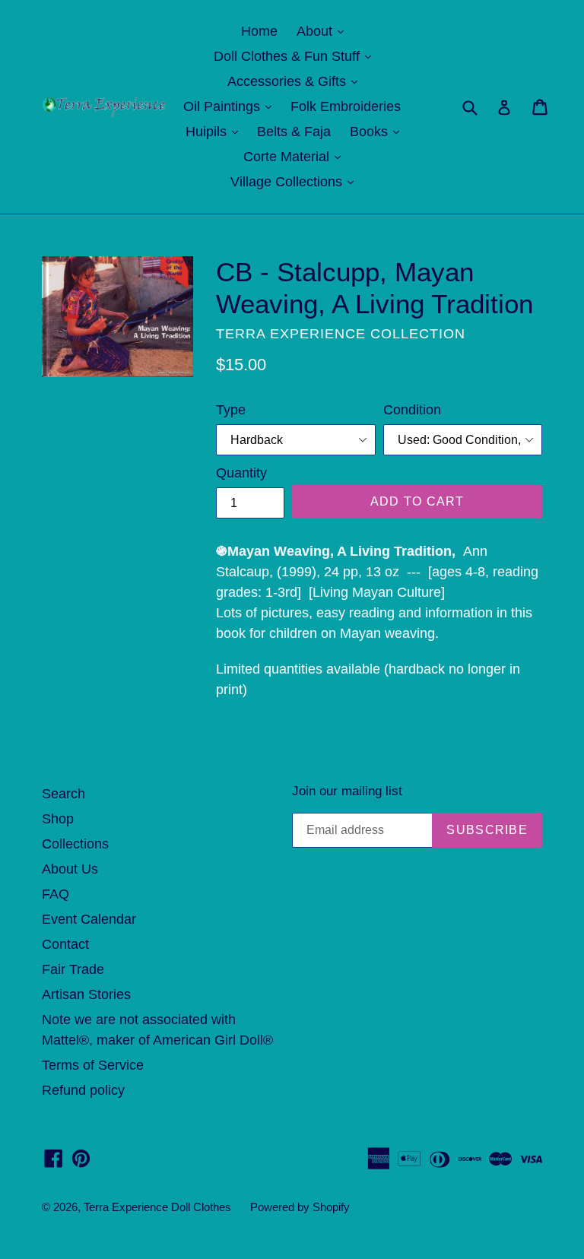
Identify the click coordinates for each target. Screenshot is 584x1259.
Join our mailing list (347, 791)
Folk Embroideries (345, 106)
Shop (58, 818)
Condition (412, 409)
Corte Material (295, 156)
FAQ (55, 894)
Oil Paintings (231, 106)
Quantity (241, 472)
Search (63, 793)
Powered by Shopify (300, 1206)
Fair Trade (73, 969)
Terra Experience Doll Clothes (157, 1206)
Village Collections (295, 181)
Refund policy (83, 1090)
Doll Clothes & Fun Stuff (296, 56)
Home (259, 31)
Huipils (216, 131)
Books (378, 131)
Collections (75, 843)
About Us (70, 869)
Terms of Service (93, 1065)
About (324, 31)
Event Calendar (89, 919)
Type (231, 409)
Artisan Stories (86, 994)
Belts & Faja (294, 131)
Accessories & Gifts (296, 81)
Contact (65, 944)
